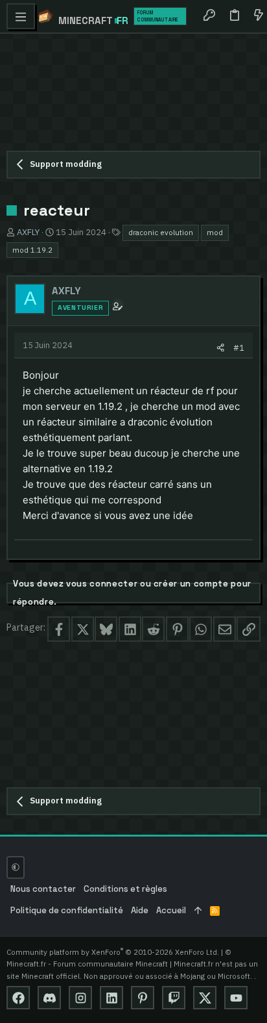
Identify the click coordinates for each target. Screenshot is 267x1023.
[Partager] (220, 348)
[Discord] (49, 997)
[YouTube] (236, 997)
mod (215, 232)
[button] (20, 16)
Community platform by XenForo (112, 952)
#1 (238, 347)
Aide (139, 910)
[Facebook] (18, 997)
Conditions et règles (125, 888)
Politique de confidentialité (66, 910)
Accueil (171, 910)
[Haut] (198, 911)
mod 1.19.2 (32, 250)
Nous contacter (43, 888)
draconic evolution (160, 232)
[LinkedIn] (111, 997)
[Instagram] (80, 997)
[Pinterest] (142, 997)
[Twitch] (173, 997)
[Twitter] (204, 997)
